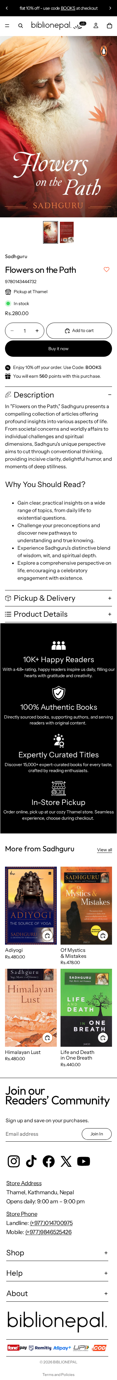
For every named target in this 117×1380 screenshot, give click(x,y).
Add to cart (83, 330)
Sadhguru (16, 256)
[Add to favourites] (106, 269)
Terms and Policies (58, 1374)
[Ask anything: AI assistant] (80, 26)
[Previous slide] (7, 8)
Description (34, 394)
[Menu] (7, 25)
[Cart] (109, 26)
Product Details (40, 614)
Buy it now (58, 348)
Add (52, 935)
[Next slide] (110, 8)
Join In (96, 1134)
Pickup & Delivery (45, 598)
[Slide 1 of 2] (50, 232)
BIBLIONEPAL (65, 1362)
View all (104, 850)
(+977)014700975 (51, 1223)
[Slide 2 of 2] (67, 232)
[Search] (20, 26)
